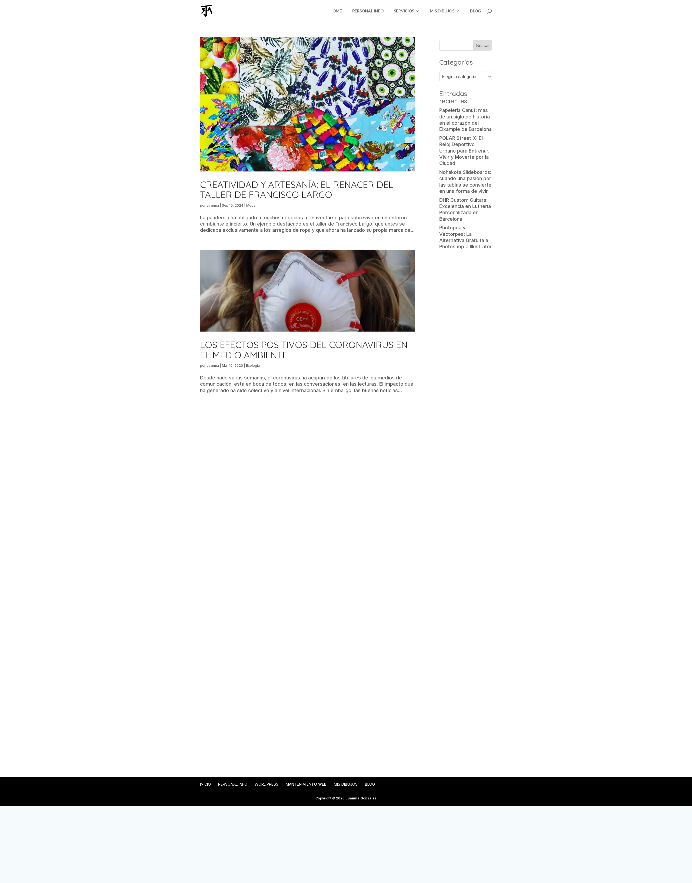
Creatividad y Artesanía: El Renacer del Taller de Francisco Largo (296, 189)
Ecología (253, 365)
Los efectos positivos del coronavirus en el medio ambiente (304, 350)
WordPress (266, 784)
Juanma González (361, 798)
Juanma (213, 205)
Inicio (205, 784)
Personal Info (368, 11)
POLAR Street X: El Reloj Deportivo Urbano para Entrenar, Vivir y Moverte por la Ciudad (464, 150)
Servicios (404, 11)
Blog (475, 11)
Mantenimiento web (306, 784)
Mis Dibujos (442, 11)
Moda (250, 205)
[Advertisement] (465, 339)
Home (336, 11)
